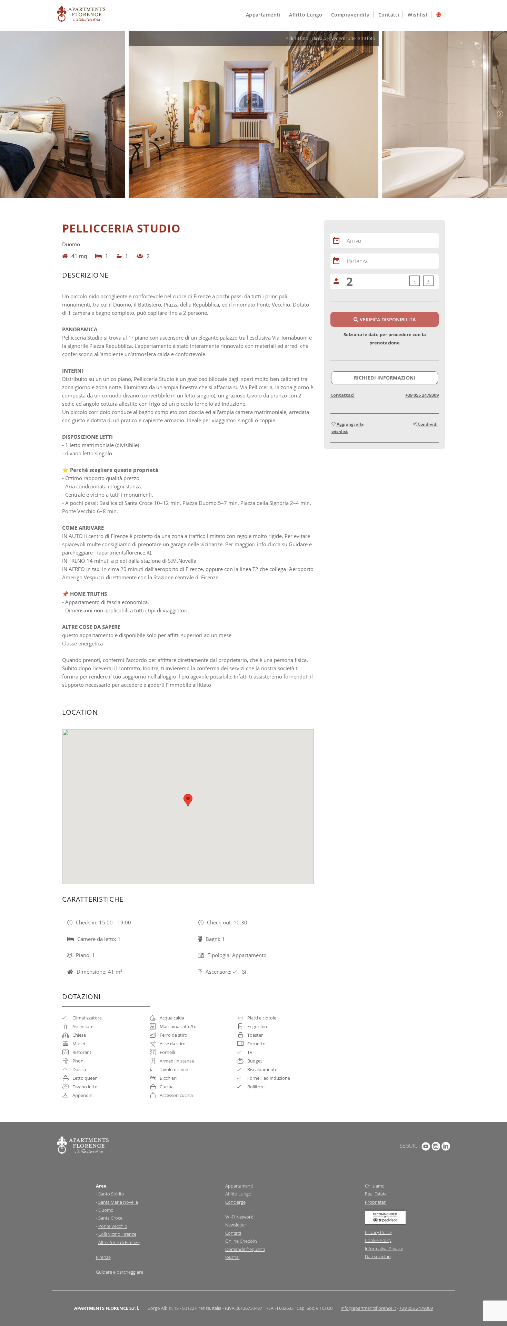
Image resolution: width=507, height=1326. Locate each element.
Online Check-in (241, 1241)
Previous (6, 114)
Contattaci (342, 395)
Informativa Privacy (384, 1248)
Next (500, 114)
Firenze (103, 1257)
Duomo (105, 1210)
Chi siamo (375, 1186)
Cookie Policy (378, 1240)
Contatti (388, 14)
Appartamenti (263, 14)
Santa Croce (110, 1218)
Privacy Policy (378, 1232)
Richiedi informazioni (385, 377)
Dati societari (378, 1256)
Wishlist (418, 14)
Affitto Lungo (238, 1194)
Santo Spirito (111, 1194)
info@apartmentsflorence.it (368, 1308)
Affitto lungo (305, 14)
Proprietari (376, 1202)
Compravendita (350, 14)
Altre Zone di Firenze (119, 1242)
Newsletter (235, 1225)
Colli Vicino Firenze (117, 1234)
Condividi (427, 424)
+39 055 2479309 (422, 395)
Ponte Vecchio (112, 1226)
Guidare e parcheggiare (119, 1272)
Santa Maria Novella (118, 1202)
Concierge (235, 1202)
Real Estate (376, 1194)
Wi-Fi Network (239, 1217)
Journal (232, 1257)
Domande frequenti (245, 1249)
